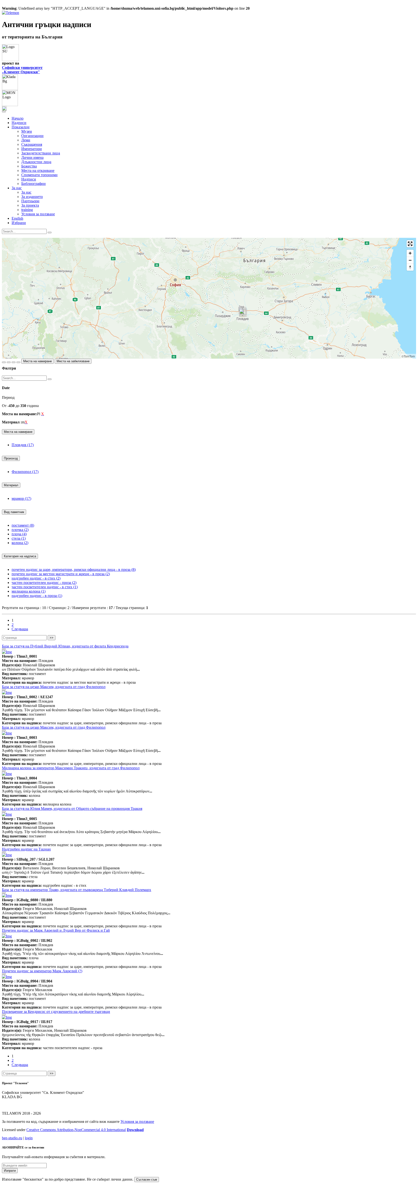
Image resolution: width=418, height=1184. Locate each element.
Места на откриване (37, 170)
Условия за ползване (38, 214)
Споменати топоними (39, 175)
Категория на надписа (20, 556)
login (29, 1138)
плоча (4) (19, 534)
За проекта (30, 205)
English (17, 218)
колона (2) (20, 543)
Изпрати (10, 1170)
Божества (29, 166)
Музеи (26, 131)
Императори (31, 149)
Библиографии (33, 184)
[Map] (209, 298)
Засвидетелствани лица (40, 153)
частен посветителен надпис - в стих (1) (45, 587)
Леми (25, 140)
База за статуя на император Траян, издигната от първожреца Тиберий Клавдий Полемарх (76, 890)
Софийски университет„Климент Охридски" (22, 69)
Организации (32, 136)
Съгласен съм (146, 1179)
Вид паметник (14, 512)
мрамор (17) (21, 498)
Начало (17, 118)
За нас (26, 192)
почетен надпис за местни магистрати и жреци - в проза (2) (61, 574)
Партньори (30, 201)
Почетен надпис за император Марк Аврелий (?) (42, 971)
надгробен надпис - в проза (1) (37, 596)
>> (51, 637)
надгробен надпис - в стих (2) (36, 578)
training (27, 210)
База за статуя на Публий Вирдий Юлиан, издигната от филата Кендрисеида (65, 646)
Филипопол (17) (25, 472)
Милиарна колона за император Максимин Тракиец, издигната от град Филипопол (71, 768)
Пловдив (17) (23, 445)
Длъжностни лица (36, 162)
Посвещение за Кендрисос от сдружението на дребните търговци (56, 1012)
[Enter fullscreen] (410, 243)
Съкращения (31, 144)
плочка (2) (20, 530)
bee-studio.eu (12, 1138)
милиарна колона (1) (28, 591)
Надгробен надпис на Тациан (26, 849)
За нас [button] (17, 188)
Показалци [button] (21, 127)
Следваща (20, 629)
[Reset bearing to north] (410, 267)
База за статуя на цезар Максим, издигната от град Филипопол (53, 687)
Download (135, 1130)
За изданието (32, 197)
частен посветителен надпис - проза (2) (44, 583)
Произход (11, 458)
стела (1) (19, 538)
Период (8, 397)
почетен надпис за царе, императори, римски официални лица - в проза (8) (74, 569)
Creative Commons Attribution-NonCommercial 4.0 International (76, 1130)
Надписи (19, 123)
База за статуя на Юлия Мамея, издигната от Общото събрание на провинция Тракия (72, 808)
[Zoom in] (410, 253)
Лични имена (32, 157)
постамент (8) (23, 525)
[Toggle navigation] (4, 111)
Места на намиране (37, 361)
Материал (11, 485)
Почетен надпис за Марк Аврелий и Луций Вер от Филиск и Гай (56, 930)
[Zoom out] (410, 260)
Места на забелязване (73, 361)
